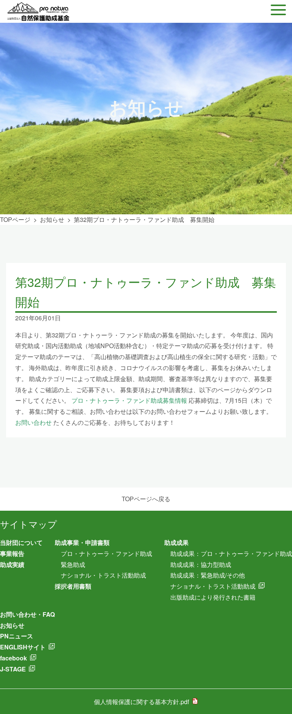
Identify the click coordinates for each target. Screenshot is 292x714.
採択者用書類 (73, 586)
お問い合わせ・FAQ (27, 614)
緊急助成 (73, 564)
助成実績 (12, 564)
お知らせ (52, 219)
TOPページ (15, 219)
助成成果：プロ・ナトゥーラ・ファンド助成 (231, 553)
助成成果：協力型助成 (200, 564)
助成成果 (176, 542)
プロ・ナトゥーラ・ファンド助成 (106, 553)
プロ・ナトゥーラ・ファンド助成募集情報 (129, 400)
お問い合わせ (33, 422)
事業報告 (12, 553)
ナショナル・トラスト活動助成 (103, 575)
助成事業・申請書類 (82, 542)
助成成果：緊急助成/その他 (207, 575)
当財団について (21, 542)
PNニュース (16, 636)
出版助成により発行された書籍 (213, 597)
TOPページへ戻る (146, 498)
